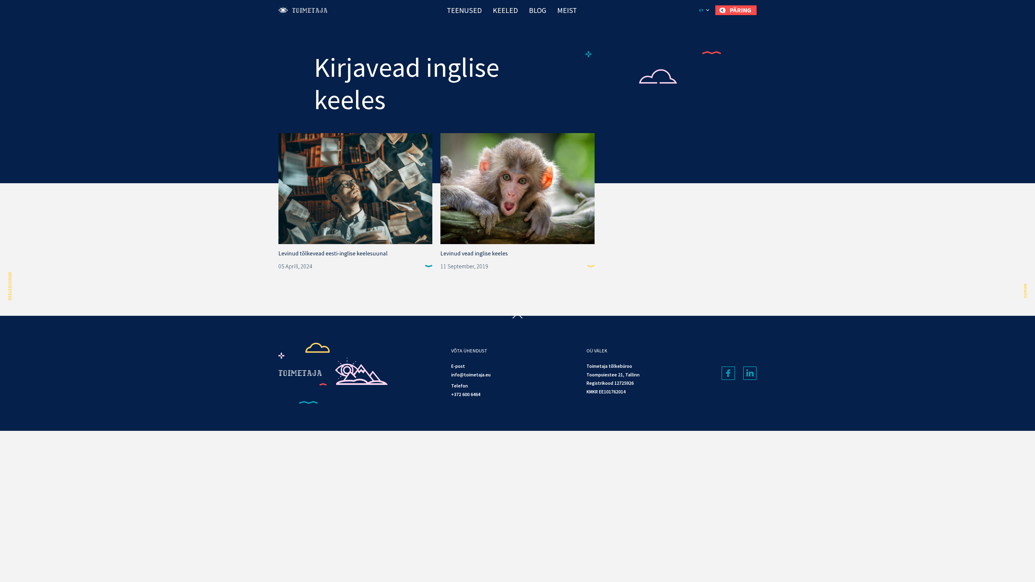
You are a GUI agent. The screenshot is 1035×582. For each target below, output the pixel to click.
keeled (505, 10)
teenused (464, 10)
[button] (704, 10)
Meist (567, 10)
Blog (537, 10)
